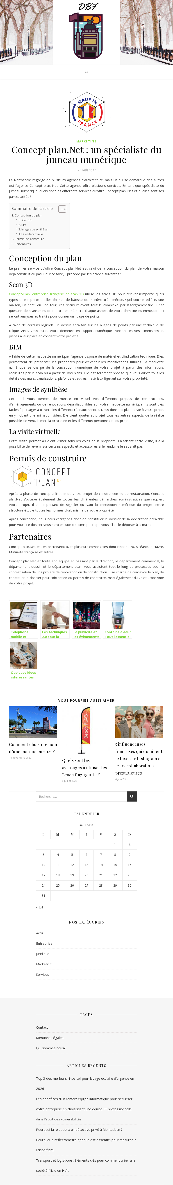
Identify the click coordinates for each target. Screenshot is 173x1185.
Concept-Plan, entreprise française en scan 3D (46, 294)
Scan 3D (26, 220)
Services (42, 974)
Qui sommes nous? (51, 1048)
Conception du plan (28, 215)
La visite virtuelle (32, 234)
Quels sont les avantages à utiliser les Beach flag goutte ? (84, 767)
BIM (23, 225)
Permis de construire (29, 239)
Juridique (42, 953)
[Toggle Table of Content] (60, 209)
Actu (39, 933)
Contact (42, 1027)
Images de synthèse (34, 229)
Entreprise (44, 943)
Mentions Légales (50, 1037)
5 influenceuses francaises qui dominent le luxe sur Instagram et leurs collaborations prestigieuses (139, 758)
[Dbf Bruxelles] (86, 34)
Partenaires (23, 244)
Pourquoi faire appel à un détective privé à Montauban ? (79, 1129)
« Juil (39, 907)
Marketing (86, 141)
